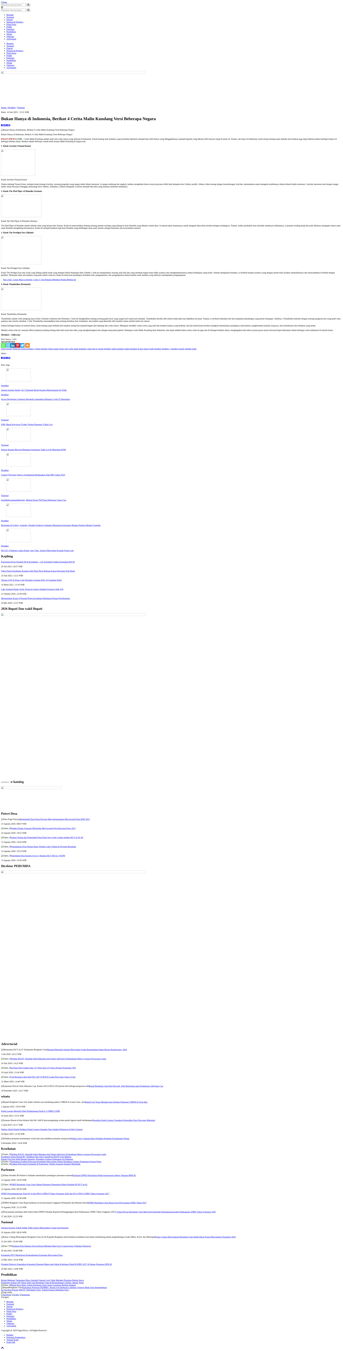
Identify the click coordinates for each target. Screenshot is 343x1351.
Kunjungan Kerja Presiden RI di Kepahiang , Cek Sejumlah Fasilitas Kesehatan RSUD (38, 562)
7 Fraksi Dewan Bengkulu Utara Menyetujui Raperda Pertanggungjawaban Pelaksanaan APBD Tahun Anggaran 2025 (165, 1212)
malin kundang (117, 349)
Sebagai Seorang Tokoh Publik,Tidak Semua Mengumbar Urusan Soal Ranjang (34, 1228)
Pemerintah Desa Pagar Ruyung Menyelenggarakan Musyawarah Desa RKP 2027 (55, 819)
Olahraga (10, 36)
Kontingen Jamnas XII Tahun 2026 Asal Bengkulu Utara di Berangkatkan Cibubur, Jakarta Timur (42, 1283)
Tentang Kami (12, 1340)
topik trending (155, 349)
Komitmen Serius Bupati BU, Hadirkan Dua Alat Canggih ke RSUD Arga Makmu (36, 1157)
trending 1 (166, 349)
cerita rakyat (92, 349)
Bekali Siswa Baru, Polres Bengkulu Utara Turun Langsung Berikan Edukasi (43, 1285)
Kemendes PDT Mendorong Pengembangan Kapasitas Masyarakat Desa (32, 1255)
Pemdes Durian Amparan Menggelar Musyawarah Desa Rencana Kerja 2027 (43, 828)
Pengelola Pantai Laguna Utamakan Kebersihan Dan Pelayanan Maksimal (123, 1120)
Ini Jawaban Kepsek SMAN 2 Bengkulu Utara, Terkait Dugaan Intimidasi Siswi (35, 1290)
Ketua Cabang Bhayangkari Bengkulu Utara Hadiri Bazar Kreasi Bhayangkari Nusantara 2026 (195, 1237)
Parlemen (10, 29)
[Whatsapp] (3, 345)
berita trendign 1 (28, 349)
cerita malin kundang (77, 349)
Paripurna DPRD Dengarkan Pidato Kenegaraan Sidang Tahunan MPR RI (104, 1175)
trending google (177, 349)
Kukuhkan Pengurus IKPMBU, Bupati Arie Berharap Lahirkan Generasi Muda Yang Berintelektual (64, 1287)
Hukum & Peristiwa (14, 22)
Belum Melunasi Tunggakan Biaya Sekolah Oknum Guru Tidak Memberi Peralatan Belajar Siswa (42, 1280)
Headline (12, 107)
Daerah (9, 20)
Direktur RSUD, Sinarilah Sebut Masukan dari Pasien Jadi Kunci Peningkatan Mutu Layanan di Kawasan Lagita (58, 1059)
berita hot (16, 349)
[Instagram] (8, 345)
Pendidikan (11, 32)
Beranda (10, 15)
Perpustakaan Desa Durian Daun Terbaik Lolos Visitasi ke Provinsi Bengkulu (43, 846)
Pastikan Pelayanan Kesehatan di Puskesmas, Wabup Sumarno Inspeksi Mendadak (45, 1164)
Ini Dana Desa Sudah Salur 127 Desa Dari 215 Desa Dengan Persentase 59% (43, 1068)
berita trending (41, 349)
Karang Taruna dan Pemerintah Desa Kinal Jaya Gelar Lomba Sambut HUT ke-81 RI (46, 837)
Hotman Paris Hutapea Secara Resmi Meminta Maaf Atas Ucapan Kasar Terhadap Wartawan (51, 1246)
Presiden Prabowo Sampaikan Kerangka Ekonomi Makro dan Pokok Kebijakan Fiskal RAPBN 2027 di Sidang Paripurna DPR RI (56, 1264)
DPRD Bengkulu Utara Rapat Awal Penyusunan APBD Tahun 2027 (117, 1203)
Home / (4, 107)
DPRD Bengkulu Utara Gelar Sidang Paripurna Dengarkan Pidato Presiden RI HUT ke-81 (48, 1184)
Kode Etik (10, 1342)
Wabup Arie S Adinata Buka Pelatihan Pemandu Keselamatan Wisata (100, 1138)
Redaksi (9, 1335)
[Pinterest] (17, 345)
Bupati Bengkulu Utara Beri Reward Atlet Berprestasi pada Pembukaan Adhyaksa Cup (126, 1086)
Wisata (9, 34)
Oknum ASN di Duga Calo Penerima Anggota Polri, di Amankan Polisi (31, 580)
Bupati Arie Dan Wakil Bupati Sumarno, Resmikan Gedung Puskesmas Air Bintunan (37, 1159)
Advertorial (11, 39)
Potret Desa (11, 24)
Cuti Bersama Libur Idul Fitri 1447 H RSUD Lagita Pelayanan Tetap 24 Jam (42, 1077)
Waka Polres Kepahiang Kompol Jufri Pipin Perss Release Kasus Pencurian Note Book (38, 571)
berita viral (63, 349)
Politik (9, 27)
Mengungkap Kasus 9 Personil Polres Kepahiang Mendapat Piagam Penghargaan (35, 598)
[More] (27, 345)
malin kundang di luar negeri (137, 349)
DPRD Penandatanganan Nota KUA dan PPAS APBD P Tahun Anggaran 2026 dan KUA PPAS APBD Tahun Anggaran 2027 (55, 1194)
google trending (104, 349)
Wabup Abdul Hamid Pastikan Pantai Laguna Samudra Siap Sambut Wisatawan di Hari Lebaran (42, 1129)
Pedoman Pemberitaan (15, 1337)
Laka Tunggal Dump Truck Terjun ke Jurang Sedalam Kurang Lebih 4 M (32, 589)
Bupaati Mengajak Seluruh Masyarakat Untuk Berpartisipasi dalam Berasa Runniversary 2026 (87, 1049)
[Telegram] (22, 345)
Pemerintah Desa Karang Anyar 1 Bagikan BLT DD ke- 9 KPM (37, 856)
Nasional (10, 17)
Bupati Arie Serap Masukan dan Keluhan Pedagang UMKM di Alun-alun (116, 1102)
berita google (6, 349)
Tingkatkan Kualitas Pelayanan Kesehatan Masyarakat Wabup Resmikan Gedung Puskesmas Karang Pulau (55, 1161)
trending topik (190, 349)
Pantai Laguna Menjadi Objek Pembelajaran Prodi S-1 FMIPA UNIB (30, 1111)
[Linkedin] (12, 345)
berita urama (53, 349)
